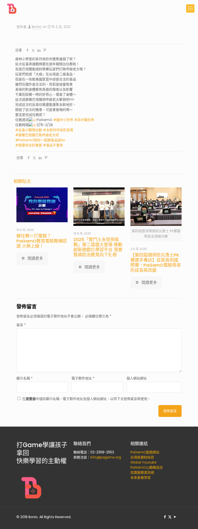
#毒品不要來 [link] (53, 145)
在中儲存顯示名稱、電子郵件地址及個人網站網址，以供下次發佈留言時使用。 (86, 398)
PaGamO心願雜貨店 (146, 467)
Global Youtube (143, 462)
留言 (21, 324)
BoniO (37, 26)
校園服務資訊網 (142, 472)
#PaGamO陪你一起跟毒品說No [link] (40, 140)
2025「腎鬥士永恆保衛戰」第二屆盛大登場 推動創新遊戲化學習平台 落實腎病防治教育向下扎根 (97, 247)
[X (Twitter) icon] (170, 516)
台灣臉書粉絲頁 (142, 457)
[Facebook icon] (165, 516)
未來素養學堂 (140, 477)
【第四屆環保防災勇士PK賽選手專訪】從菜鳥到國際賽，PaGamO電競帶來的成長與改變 (155, 262)
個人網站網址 (137, 378)
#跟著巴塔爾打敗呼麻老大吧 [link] (37, 135)
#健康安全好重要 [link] (28, 145)
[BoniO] (12, 8)
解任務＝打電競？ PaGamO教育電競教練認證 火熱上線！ (41, 241)
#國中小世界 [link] (63, 119)
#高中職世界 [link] (84, 119)
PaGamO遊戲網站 (144, 452)
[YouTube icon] (175, 516)
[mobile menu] (190, 8)
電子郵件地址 (82, 378)
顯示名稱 (24, 378)
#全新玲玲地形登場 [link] (58, 130)
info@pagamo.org (105, 457)
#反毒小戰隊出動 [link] (28, 130)
